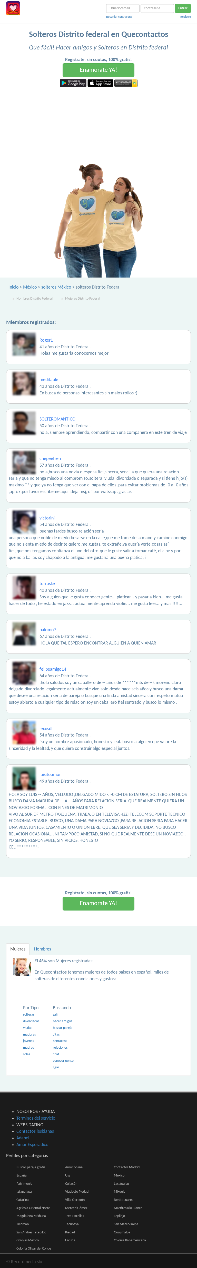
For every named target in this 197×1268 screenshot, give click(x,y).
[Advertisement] (98, 125)
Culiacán (71, 1184)
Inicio (13, 287)
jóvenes (28, 1041)
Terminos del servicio (35, 1118)
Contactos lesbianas (35, 1131)
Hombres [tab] (42, 949)
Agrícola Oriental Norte (33, 1208)
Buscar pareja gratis (30, 1167)
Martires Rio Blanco (128, 1208)
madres (28, 1048)
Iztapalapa (24, 1192)
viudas (27, 1028)
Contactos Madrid (127, 1167)
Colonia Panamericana (130, 1240)
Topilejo (119, 1216)
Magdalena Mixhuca (31, 1216)
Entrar (183, 8)
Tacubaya (72, 1224)
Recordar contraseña (119, 16)
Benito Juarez (123, 1200)
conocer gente (63, 1061)
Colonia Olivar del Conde (33, 1249)
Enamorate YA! (98, 70)
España (21, 1176)
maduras (29, 1035)
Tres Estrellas (74, 1216)
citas (56, 1035)
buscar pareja (62, 1028)
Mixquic (119, 1192)
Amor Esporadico (32, 1144)
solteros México (56, 287)
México (30, 287)
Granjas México (27, 1240)
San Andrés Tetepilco (31, 1232)
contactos (60, 1041)
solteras (28, 1015)
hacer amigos (62, 1021)
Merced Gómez (76, 1208)
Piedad (70, 1232)
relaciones (60, 1048)
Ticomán (22, 1224)
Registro (185, 16)
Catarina (22, 1200)
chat (56, 1054)
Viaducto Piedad (76, 1192)
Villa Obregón (75, 1200)
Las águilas (121, 1184)
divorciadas (31, 1021)
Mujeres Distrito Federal (82, 299)
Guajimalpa (122, 1232)
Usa (68, 1176)
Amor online (74, 1167)
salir (56, 1015)
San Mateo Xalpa (126, 1224)
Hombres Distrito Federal (34, 299)
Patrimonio (24, 1184)
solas (26, 1054)
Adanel (22, 1138)
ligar (56, 1067)
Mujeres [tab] (17, 949)
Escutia (70, 1240)
